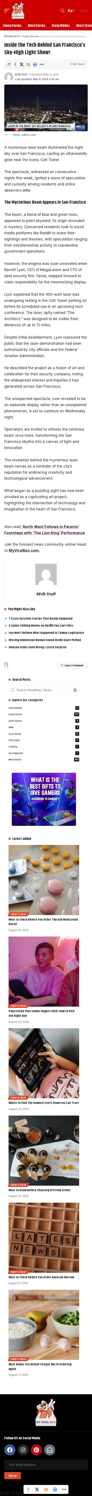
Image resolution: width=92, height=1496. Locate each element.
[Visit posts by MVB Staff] (8, 76)
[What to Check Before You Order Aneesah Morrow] (44, 1238)
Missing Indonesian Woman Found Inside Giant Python (45, 640)
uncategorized (43, 753)
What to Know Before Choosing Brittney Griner (40, 1190)
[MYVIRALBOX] (18, 10)
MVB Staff (21, 74)
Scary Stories (43, 734)
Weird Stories (44, 760)
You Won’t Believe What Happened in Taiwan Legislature (46, 632)
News (43, 727)
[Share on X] (22, 64)
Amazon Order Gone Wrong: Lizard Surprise (38, 647)
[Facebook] (9, 1449)
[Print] (35, 64)
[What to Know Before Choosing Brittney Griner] (44, 1151)
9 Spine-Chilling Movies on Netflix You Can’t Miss (41, 625)
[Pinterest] (36, 1449)
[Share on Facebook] (15, 64)
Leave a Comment (74, 665)
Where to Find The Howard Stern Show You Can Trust (44, 1102)
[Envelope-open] (49, 1449)
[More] (42, 64)
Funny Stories (44, 714)
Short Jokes (43, 740)
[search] (62, 10)
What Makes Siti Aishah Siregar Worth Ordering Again (40, 1367)
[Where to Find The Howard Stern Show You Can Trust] (44, 1063)
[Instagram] (23, 1449)
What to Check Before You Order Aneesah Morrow (41, 1277)
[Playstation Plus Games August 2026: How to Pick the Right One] (44, 972)
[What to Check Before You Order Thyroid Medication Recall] (44, 880)
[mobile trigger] (8, 10)
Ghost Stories (43, 721)
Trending (43, 747)
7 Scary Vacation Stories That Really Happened (41, 618)
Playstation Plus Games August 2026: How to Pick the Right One (41, 1013)
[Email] (28, 64)
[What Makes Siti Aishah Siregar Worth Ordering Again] (44, 1325)
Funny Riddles (43, 708)
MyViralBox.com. (24, 550)
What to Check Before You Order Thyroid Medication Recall (43, 922)
